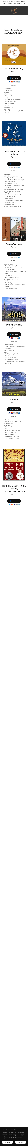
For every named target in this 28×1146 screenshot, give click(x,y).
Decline (7, 1142)
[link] (14, 11)
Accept (20, 1142)
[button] (3, 10)
